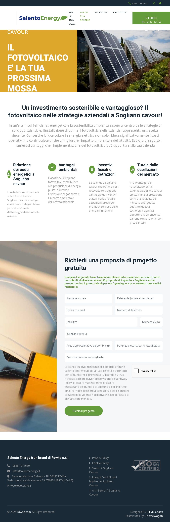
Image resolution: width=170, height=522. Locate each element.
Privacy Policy (100, 458)
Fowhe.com (24, 512)
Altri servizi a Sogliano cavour (104, 492)
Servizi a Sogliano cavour (101, 470)
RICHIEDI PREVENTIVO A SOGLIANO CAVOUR (151, 20)
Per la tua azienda (85, 16)
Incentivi (101, 12)
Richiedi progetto (84, 411)
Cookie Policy (100, 463)
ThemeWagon (154, 516)
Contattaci (120, 12)
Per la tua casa (72, 18)
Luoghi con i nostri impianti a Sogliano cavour (103, 481)
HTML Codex (155, 512)
